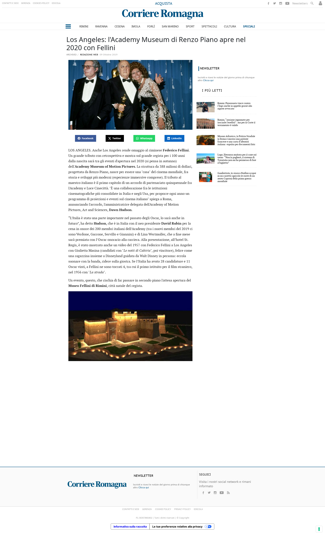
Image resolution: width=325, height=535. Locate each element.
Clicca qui (208, 80)
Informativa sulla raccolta (130, 526)
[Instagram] (280, 3)
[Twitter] (274, 3)
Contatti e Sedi (130, 509)
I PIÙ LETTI (212, 90)
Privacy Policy (182, 509)
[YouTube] (287, 3)
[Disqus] (162, 415)
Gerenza (147, 509)
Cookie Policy (163, 509)
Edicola (198, 509)
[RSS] (228, 492)
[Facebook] (268, 3)
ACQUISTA (163, 4)
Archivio (71, 54)
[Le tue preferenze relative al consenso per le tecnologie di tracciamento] (319, 529)
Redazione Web (88, 55)
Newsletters (300, 3)
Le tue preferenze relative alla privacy (177, 526)
